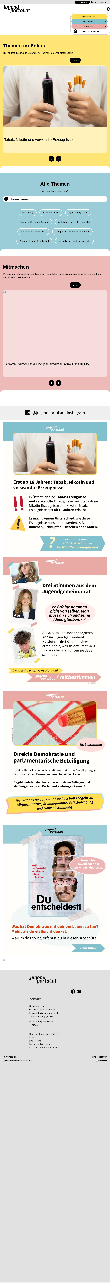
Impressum (35, 1040)
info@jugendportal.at (47, 1013)
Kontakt (33, 1037)
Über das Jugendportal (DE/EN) (45, 1034)
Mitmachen (88, 26)
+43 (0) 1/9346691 (46, 1016)
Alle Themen (88, 21)
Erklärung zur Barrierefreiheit (44, 1047)
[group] (55, 109)
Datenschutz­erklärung (40, 1044)
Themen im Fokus (89, 16)
